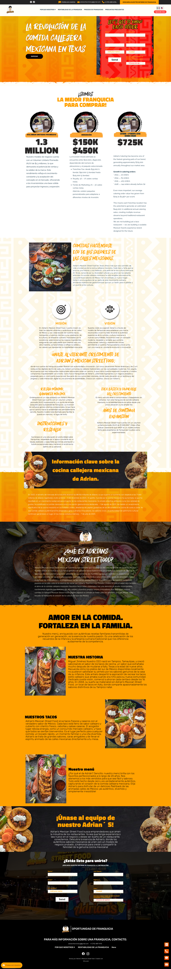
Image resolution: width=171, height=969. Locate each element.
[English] (162, 8)
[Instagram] (31, 2)
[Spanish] (158, 8)
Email (107, 42)
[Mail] (78, 2)
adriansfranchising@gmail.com (90, 2)
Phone (128, 42)
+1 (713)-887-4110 (110, 2)
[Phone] (103, 2)
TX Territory (109, 49)
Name (107, 32)
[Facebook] (34, 2)
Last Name (130, 32)
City (127, 49)
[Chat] (59, 2)
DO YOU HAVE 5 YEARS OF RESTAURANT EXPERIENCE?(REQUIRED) (134, 58)
